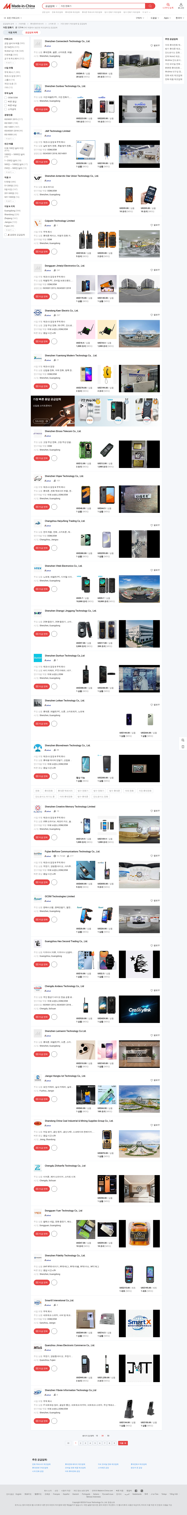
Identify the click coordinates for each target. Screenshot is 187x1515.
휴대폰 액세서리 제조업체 (92, 12)
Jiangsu (10, 222)
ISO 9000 (10, 134)
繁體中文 (38, 1494)
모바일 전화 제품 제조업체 (75, 1467)
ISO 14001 (11, 126)
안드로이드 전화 (100, 796)
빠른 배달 (12, 105)
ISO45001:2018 (13, 130)
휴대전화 (49, 790)
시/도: (36, 56)
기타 (8, 87)
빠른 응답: (38, 333)
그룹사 (9, 79)
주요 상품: (38, 52)
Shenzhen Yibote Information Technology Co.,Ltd (70, 1390)
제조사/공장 (12, 76)
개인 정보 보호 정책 (81, 1490)
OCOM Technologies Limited (60, 896)
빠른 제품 (119, 1490)
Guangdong (12, 210)
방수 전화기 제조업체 (112, 12)
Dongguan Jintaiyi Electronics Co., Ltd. (65, 265)
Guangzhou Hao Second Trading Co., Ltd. (66, 941)
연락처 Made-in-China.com (102, 1490)
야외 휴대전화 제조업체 (175, 44)
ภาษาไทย (154, 1494)
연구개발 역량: (40, 149)
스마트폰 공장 (103, 1467)
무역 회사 (12, 72)
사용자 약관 (65, 1490)
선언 (56, 1490)
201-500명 (11, 193)
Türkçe (164, 1494)
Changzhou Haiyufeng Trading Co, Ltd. (65, 521)
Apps (166, 17)
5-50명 (10, 181)
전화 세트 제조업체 (173, 75)
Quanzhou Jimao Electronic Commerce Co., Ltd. (70, 1345)
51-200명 (11, 185)
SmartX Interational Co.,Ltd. (59, 1300)
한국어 (119, 1494)
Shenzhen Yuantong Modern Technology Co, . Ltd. (71, 355)
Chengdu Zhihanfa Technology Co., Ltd (65, 1165)
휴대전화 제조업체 (72, 12)
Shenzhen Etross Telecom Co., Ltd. (63, 431)
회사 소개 (48, 1490)
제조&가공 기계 (14, 50)
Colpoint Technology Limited (60, 220)
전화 (37, 790)
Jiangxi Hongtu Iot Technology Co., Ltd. (65, 1076)
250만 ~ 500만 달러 (15, 168)
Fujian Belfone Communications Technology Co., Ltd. (72, 851)
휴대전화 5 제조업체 (40, 1467)
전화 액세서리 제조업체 (41, 1464)
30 (103, 1436)
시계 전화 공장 (38, 1471)
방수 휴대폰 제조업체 (174, 48)
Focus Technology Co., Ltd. (96, 1502)
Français (56, 1494)
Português (86, 1494)
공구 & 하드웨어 (14, 58)
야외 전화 (129, 790)
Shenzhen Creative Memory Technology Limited (70, 806)
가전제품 (11, 54)
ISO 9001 (11, 123)
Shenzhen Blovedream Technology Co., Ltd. (67, 745)
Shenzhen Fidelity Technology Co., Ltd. (65, 1255)
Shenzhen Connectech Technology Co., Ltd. (67, 41)
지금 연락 (43, 64)
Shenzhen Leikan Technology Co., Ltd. (65, 700)
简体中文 (28, 1494)
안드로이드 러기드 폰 (45, 796)
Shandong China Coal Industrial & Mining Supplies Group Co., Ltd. (79, 1120)
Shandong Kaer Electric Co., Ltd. (61, 310)
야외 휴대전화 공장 (72, 1471)
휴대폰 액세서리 (65, 790)
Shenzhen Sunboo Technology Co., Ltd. (65, 86)
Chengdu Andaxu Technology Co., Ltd (64, 986)
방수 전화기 (83, 790)
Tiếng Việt (174, 1494)
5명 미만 (11, 189)
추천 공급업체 (171, 39)
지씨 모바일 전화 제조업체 (108, 1464)
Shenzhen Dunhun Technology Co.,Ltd (65, 655)
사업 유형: (38, 142)
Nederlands (137, 1494)
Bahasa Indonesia (93, 1496)
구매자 (139, 17)
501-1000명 (11, 197)
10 (97, 1435)
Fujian (9, 225)
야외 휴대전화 (66, 796)
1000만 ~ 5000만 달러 (14, 155)
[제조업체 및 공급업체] (19, 6)
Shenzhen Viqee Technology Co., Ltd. (64, 476)
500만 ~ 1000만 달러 (16, 164)
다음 (121, 1443)
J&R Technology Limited (57, 131)
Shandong (11, 214)
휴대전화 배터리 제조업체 (75, 1464)
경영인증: (38, 153)
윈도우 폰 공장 (136, 1467)
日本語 (47, 1494)
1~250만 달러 (12, 160)
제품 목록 (12, 32)
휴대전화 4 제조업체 (139, 1464)
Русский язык (107, 1494)
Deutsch (75, 1494)
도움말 (154, 17)
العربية (127, 1494)
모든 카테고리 (13, 17)
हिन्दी (146, 1494)
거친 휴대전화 (145, 790)
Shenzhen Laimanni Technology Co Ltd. (65, 1031)
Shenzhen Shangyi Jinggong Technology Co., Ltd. (71, 610)
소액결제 (11, 109)
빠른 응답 (12, 101)
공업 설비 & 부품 (14, 43)
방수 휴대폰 (114, 790)
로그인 (181, 7)
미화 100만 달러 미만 (14, 149)
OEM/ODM (12, 97)
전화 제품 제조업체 (173, 79)
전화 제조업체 (57, 12)
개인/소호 (10, 83)
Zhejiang (11, 218)
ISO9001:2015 (13, 119)
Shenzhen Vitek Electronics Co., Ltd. (63, 565)
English (18, 1494)
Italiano (96, 1494)
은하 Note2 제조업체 (174, 56)
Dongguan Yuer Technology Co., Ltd (63, 1210)
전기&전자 (11, 47)
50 (108, 1435)
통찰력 (129, 1490)
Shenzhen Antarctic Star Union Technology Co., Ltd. (72, 176)
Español (66, 1494)
